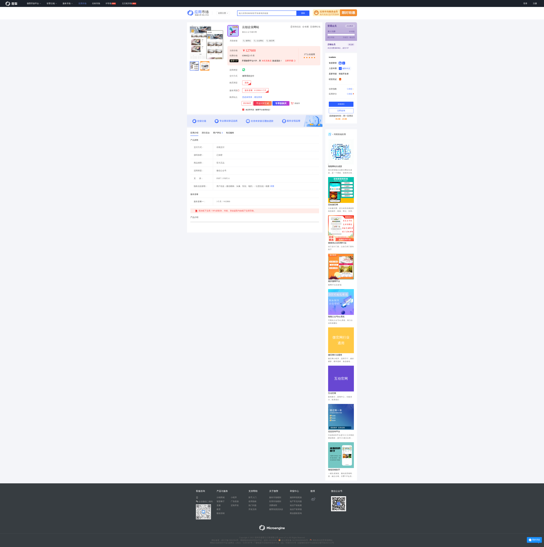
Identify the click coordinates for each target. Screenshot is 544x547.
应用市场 (82, 3)
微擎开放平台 (33, 3)
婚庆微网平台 (334, 281)
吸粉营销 (221, 513)
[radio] (246, 83)
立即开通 (289, 61)
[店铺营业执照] (340, 79)
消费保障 (273, 505)
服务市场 (67, 3)
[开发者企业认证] (343, 63)
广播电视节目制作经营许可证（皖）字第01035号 (274, 543)
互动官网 (332, 393)
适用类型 (233, 70)
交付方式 (233, 76)
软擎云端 (51, 3)
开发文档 (252, 509)
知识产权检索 (296, 505)
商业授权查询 (296, 513)
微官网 (271, 41)
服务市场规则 (275, 497)
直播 (219, 505)
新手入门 (252, 497)
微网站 (248, 41)
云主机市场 (127, 3)
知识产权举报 (296, 509)
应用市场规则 (275, 501)
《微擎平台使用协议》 (262, 110)
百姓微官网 (333, 205)
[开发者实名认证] (340, 63)
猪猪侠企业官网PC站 (337, 243)
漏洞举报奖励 (296, 497)
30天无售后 (267, 61)
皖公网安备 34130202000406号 (294, 540)
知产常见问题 (296, 501)
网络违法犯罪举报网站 (322, 540)
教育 (219, 509)
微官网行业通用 (335, 355)
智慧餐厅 (221, 501)
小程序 (234, 497)
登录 (525, 3)
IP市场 (108, 3)
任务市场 (96, 3)
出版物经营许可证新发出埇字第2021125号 (315, 543)
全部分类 (222, 13)
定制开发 (235, 505)
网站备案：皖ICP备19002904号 (225, 540)
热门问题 (252, 505)
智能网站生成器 (335, 166)
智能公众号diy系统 (336, 317)
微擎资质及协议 (276, 509)
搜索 (303, 13)
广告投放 (235, 501)
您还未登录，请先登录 (252, 97)
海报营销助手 (334, 470)
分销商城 (221, 497)
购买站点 (233, 97)
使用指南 (252, 501)
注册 (535, 3)
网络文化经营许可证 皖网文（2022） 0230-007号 (231, 543)
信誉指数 (340, 89)
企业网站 (260, 41)
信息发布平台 (334, 431)
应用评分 (340, 94)
